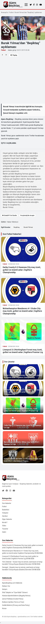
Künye (4, 608)
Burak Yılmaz (28, 227)
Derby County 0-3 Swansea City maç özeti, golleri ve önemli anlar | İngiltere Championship (22, 270)
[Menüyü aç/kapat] (26, 4)
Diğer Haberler (7, 519)
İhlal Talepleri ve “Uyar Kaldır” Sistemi (15, 592)
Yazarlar (5, 529)
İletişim (4, 589)
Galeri (4, 532)
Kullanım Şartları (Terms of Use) (13, 602)
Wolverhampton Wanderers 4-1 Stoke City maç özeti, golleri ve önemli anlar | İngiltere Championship (22, 311)
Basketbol (5, 510)
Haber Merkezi (12, 222)
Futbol (11, 12)
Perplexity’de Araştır (27, 215)
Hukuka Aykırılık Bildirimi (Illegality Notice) (16, 596)
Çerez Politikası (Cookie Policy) (12, 599)
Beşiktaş (17, 227)
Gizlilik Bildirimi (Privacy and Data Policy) (16, 605)
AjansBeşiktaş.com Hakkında (12, 583)
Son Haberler (6, 503)
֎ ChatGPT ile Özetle (9, 215)
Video (4, 525)
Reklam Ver (6, 586)
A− (2, 55)
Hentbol (5, 516)
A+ (6, 55)
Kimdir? (4, 522)
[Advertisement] (22, 80)
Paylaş (15, 55)
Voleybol (5, 513)
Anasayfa (4, 12)
